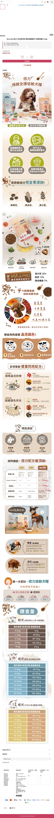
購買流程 (6, 782)
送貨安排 (6, 776)
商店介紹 (6, 773)
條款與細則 (6, 780)
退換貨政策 (6, 779)
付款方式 (6, 777)
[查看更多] (27, 47)
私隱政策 (6, 781)
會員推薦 (6, 784)
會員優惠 (6, 775)
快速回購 (6, 785)
